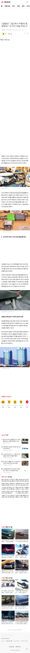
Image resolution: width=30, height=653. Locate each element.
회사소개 (2, 641)
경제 (23, 6)
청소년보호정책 (16, 641)
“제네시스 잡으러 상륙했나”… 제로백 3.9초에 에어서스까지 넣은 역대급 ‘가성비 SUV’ (21, 556)
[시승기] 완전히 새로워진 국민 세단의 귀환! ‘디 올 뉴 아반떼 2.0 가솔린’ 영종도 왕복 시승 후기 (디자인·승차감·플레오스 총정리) (21, 623)
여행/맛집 (7, 6)
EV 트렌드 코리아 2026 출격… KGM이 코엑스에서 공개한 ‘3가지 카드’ (8, 591)
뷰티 (13, 6)
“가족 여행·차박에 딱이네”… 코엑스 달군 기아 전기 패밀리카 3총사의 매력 (21, 591)
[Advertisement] (15, 13)
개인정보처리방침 (9, 641)
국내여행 (5, 457)
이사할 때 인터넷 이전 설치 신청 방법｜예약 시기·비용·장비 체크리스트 (11, 470)
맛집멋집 (5, 465)
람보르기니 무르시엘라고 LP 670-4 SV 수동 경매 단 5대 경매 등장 (8, 607)
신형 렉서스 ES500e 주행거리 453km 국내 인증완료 (8, 623)
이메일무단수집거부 (24, 641)
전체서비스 (18, 646)
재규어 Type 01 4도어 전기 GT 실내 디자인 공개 (21, 540)
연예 (18, 6)
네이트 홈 (11, 646)
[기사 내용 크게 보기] (27, 34)
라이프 (4, 472)
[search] (27, 2)
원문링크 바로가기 (6, 396)
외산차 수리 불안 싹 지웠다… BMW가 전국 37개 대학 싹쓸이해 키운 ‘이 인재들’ (21, 572)
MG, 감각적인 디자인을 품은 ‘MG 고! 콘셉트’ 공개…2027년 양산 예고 (8, 556)
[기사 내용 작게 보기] (25, 34)
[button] (26, 649)
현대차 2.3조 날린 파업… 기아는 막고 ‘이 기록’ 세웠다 (21, 607)
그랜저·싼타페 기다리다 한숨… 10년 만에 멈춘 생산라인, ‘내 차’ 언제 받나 (8, 541)
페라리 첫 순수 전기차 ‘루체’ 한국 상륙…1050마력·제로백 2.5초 (8, 572)
